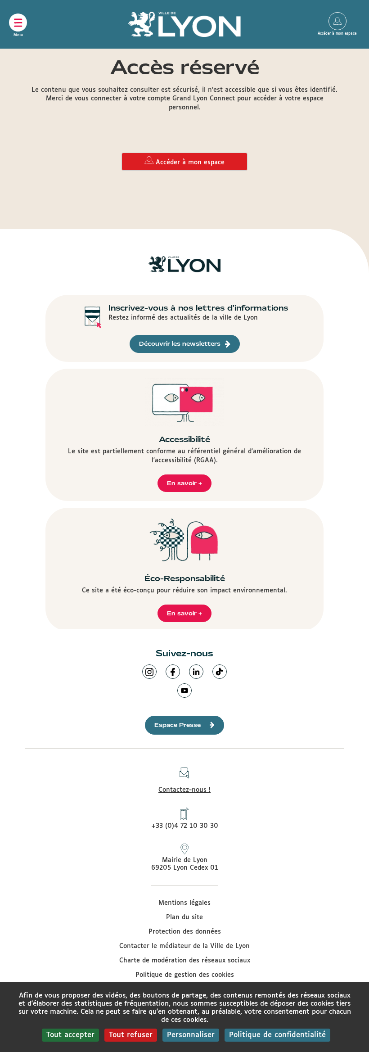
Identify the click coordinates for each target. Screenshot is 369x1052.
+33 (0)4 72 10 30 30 (184, 826)
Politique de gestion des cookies (184, 975)
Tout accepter (70, 1035)
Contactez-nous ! (184, 790)
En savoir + (184, 483)
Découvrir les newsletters (179, 344)
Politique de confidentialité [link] (277, 1035)
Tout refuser (131, 1035)
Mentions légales (184, 903)
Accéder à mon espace (337, 21)
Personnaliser (191, 1035)
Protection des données (184, 932)
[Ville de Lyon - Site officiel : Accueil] (184, 24)
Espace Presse (177, 725)
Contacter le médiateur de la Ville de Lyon (184, 946)
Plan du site (184, 917)
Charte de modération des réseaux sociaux (184, 960)
